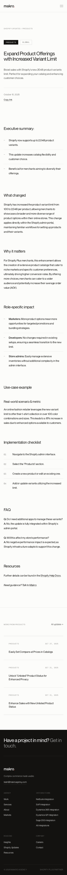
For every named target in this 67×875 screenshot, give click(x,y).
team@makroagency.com (15, 782)
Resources (8, 852)
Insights (7, 842)
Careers (39, 842)
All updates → (57, 624)
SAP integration (43, 804)
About (6, 809)
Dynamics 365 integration (47, 809)
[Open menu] (61, 6)
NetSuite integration (45, 799)
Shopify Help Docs (51, 575)
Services (8, 804)
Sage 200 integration (45, 820)
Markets (7, 815)
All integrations (42, 825)
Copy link (8, 99)
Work (6, 799)
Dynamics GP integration (47, 815)
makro (9, 6)
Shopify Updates (12, 29)
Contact (39, 847)
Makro (32, 585)
